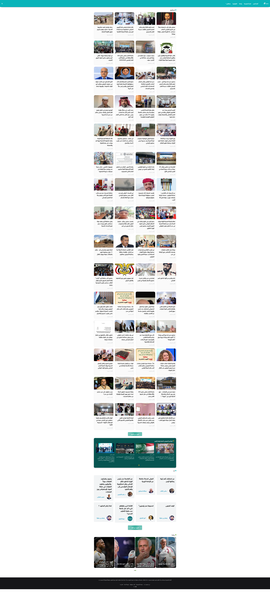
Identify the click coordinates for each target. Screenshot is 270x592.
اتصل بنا (121, 584)
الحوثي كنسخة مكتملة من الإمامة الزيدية (146, 479)
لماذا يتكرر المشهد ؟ (105, 505)
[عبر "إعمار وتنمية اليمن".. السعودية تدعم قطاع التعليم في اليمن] (125, 448)
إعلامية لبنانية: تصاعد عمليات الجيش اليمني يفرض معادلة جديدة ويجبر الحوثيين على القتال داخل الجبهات (167, 366)
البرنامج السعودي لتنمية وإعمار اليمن (163, 441)
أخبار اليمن (255, 3)
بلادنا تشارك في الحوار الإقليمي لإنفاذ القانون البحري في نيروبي (146, 168)
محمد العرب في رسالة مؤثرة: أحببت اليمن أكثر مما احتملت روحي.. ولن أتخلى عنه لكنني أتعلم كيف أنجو (124, 113)
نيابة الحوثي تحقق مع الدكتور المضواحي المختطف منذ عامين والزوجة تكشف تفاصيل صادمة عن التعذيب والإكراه (146, 309)
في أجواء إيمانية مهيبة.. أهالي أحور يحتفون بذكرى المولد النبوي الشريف (104, 57)
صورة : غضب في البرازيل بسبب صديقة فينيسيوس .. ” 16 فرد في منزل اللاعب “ (104, 563)
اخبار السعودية (247, 3)
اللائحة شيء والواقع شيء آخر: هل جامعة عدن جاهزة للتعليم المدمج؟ (125, 509)
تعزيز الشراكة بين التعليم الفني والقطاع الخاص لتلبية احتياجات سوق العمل (167, 308)
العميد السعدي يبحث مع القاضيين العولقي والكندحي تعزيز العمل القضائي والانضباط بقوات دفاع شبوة (166, 113)
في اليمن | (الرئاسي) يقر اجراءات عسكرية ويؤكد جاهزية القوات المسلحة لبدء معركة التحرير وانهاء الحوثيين (146, 253)
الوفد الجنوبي (170, 505)
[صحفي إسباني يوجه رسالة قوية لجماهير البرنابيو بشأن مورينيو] (145, 552)
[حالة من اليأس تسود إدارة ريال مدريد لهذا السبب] (125, 552)
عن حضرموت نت (147, 584)
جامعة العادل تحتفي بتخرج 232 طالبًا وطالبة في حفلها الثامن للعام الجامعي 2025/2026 (125, 57)
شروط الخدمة (126, 584)
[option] (165, 452)
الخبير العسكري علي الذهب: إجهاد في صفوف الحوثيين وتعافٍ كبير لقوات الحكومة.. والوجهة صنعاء (103, 83)
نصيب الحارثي (100, 497)
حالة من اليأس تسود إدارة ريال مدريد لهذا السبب (125, 564)
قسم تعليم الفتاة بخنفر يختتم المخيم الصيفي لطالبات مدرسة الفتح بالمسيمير (146, 29)
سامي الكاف (163, 491)
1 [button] (135, 570)
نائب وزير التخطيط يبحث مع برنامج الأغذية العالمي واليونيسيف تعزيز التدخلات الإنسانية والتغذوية (147, 338)
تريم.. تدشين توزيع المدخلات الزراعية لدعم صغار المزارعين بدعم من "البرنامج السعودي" (165, 458)
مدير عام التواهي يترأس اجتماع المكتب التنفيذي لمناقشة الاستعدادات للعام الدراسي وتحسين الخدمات (146, 84)
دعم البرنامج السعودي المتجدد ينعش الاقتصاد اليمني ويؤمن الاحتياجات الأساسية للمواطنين (146, 458)
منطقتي (228, 3)
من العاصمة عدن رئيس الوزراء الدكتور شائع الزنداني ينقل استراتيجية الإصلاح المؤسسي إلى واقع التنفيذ (124, 483)
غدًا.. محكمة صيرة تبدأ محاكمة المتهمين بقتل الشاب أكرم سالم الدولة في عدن (125, 308)
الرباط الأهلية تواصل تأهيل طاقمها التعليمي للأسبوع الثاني (125, 419)
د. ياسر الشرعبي (122, 494)
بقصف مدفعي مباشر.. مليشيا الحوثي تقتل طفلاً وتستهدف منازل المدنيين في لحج (125, 223)
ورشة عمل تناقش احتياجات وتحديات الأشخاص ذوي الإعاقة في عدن (167, 252)
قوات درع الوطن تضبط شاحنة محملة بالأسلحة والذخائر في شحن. (125, 365)
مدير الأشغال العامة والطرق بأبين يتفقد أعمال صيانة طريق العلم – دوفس (166, 420)
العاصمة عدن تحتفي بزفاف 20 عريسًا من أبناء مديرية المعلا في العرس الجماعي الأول (167, 169)
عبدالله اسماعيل (142, 491)
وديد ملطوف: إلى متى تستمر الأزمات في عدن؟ (104, 393)
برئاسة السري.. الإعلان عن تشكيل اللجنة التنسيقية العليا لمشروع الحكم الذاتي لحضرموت (124, 169)
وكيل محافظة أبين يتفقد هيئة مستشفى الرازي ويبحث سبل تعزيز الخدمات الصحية (104, 223)
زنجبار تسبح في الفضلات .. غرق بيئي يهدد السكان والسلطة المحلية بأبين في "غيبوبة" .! (167, 394)
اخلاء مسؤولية (132, 584)
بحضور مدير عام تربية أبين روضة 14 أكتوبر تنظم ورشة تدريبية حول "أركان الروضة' (166, 337)
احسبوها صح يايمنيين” (146, 505)
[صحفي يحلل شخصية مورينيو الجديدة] (166, 552)
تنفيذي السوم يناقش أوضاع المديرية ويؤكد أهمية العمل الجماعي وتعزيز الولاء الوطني (105, 365)
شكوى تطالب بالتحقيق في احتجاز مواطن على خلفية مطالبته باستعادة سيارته (103, 337)
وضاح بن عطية (163, 518)
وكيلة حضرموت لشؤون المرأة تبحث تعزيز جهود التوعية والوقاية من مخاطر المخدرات (124, 394)
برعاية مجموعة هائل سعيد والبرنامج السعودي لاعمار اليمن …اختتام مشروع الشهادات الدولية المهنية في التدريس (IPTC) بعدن (106, 459)
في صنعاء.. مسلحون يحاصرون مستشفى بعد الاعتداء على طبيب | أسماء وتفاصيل (124, 140)
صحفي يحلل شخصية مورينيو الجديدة (167, 564)
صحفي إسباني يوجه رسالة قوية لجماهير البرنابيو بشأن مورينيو (145, 564)
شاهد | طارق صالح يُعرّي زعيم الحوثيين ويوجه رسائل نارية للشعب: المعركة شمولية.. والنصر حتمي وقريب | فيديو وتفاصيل (103, 309)
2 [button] (134, 570)
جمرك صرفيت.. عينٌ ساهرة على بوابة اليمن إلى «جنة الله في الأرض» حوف (146, 57)
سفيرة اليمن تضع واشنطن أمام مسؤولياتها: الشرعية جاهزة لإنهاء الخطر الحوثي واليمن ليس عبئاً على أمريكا (125, 84)
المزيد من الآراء (135, 527)
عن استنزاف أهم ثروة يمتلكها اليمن (167, 479)
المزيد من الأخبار (135, 434)
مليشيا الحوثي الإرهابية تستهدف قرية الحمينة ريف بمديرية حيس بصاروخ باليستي (145, 140)
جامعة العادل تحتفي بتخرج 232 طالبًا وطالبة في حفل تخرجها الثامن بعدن (146, 394)
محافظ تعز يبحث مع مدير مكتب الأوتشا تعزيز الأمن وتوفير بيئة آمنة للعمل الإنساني (104, 195)
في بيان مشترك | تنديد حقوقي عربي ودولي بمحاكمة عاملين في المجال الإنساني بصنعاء (125, 337)
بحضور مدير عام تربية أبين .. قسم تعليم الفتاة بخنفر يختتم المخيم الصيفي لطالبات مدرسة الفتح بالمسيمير (166, 84)
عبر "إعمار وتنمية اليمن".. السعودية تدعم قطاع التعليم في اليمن (125, 457)
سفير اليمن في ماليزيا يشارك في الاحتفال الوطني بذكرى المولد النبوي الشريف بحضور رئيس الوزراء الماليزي (145, 224)
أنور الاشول (142, 518)
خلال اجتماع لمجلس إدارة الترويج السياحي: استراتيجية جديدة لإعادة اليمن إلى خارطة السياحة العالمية (125, 29)
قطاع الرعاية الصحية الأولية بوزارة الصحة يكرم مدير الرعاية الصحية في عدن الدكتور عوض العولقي (166, 223)
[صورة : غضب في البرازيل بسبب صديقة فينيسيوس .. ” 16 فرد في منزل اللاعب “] (104, 552)
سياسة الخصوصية (139, 584)
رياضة (240, 3)
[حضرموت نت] (266, 3)
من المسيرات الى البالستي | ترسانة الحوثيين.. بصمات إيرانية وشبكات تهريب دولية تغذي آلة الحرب (167, 196)
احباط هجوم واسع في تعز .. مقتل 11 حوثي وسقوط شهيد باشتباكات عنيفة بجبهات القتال (103, 252)
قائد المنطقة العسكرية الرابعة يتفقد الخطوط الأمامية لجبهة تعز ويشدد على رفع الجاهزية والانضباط (104, 141)
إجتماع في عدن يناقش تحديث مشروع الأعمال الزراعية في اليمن (146, 279)
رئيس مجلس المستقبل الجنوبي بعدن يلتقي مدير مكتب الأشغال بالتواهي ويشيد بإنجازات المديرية (146, 420)
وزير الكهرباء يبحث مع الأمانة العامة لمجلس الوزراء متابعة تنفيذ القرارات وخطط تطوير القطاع (166, 140)
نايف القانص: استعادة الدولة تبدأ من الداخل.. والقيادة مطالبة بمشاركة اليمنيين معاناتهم (125, 252)
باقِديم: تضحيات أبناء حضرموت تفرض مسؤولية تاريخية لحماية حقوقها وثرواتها (146, 195)
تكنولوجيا (235, 3)
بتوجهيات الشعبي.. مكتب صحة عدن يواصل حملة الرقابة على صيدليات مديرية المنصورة (104, 169)
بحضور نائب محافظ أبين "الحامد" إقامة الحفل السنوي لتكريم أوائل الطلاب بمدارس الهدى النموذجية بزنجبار (103, 281)
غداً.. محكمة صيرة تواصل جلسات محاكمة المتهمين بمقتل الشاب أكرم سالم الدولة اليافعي (145, 365)
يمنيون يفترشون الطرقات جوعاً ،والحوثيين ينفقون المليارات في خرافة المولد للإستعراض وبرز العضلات (104, 485)
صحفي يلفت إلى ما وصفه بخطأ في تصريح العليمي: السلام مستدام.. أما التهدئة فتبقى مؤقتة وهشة (166, 30)
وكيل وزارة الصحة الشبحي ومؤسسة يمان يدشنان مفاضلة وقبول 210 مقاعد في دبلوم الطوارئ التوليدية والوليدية (146, 113)
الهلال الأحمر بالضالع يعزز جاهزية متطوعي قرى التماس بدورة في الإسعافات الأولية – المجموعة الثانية (104, 421)
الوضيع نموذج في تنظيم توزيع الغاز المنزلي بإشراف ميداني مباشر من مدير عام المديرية (103, 112)
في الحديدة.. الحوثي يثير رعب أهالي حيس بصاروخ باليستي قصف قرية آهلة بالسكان (125, 195)
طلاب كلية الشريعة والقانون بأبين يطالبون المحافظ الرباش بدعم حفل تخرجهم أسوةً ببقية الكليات (166, 57)
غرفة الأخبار (121, 519)
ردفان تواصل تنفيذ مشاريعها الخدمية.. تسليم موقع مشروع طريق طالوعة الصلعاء (104, 29)
